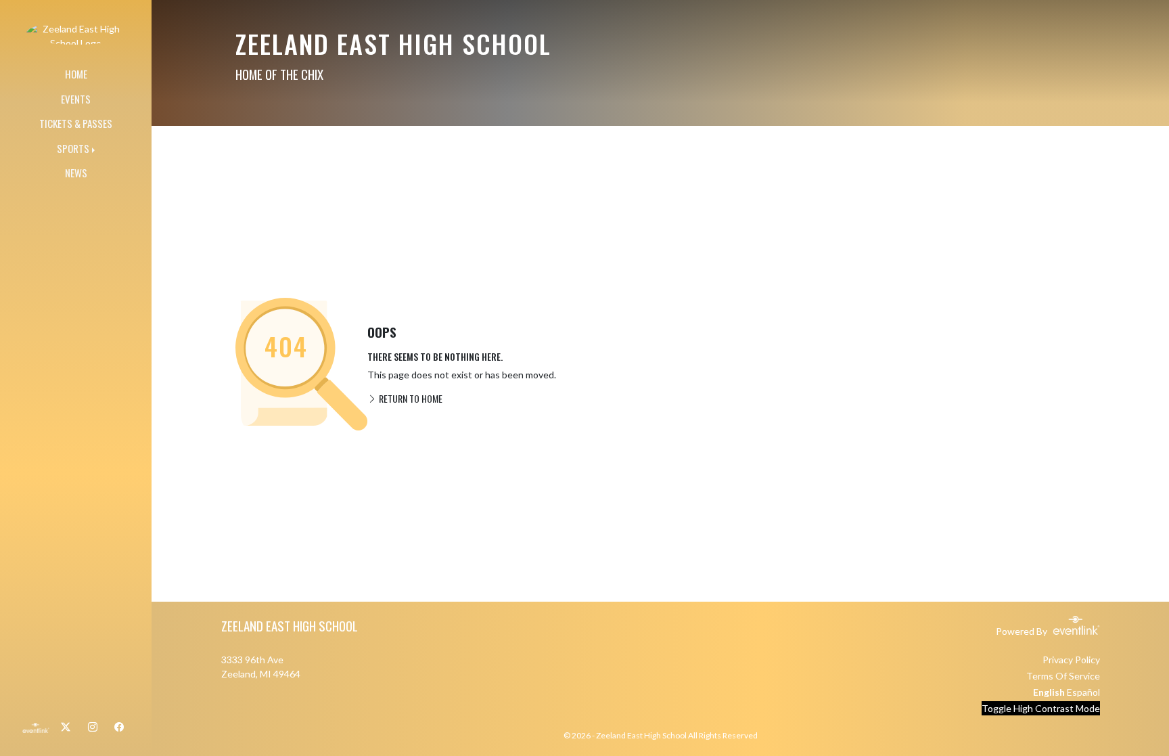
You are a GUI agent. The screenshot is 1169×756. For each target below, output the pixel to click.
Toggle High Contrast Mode (1041, 708)
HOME (76, 73)
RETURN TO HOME (409, 398)
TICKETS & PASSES (75, 123)
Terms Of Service (1063, 676)
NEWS (76, 172)
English (1049, 692)
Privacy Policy (1071, 659)
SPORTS (73, 148)
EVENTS (76, 98)
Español (1083, 692)
